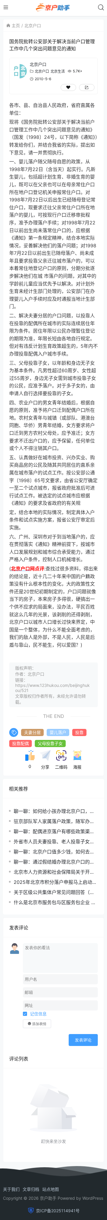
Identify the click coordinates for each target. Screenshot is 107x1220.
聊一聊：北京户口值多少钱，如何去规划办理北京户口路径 (54, 852)
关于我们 (11, 1189)
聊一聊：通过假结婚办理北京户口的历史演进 (54, 862)
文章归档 (31, 1189)
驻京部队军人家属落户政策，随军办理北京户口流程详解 (54, 821)
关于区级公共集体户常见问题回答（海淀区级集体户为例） (54, 892)
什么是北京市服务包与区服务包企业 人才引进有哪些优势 (55, 902)
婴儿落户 (58, 732)
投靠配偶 (20, 743)
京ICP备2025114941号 (58, 1210)
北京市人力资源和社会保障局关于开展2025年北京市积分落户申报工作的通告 (55, 872)
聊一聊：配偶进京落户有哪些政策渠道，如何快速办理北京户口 (52, 831)
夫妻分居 (32, 732)
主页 (16, 25)
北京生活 (58, 71)
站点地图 (50, 1189)
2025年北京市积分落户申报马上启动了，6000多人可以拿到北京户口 (53, 882)
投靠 (79, 732)
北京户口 (32, 25)
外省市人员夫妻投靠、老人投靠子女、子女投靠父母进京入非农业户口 (54, 842)
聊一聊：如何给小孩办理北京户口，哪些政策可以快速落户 (54, 811)
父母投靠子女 (50, 743)
